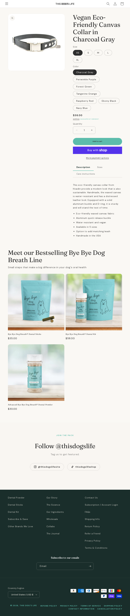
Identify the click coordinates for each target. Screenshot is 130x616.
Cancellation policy (109, 609)
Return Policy (92, 526)
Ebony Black (109, 100)
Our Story (52, 497)
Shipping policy (113, 606)
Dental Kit (13, 511)
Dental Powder (16, 497)
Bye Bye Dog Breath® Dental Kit (81, 334)
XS (77, 52)
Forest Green (84, 86)
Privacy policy (69, 606)
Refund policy (48, 606)
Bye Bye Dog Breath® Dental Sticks (24, 334)
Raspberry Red (85, 100)
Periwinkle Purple (86, 79)
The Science (53, 504)
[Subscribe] (89, 566)
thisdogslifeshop (85, 466)
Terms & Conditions (96, 547)
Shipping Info (92, 519)
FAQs (87, 511)
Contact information (81, 609)
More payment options (97, 158)
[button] (6, 3)
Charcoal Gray (84, 72)
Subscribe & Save (18, 519)
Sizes (100, 167)
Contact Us (91, 497)
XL (77, 59)
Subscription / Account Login (101, 504)
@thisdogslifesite (49, 466)
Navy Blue (82, 108)
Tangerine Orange (86, 93)
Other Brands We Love (20, 526)
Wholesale (52, 519)
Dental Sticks (15, 504)
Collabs (50, 526)
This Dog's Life (28, 605)
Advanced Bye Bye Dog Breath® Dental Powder (30, 405)
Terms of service (91, 606)
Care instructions (85, 173)
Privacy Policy (92, 540)
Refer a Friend (92, 533)
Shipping (76, 119)
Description (83, 167)
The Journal (53, 533)
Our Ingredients (55, 511)
